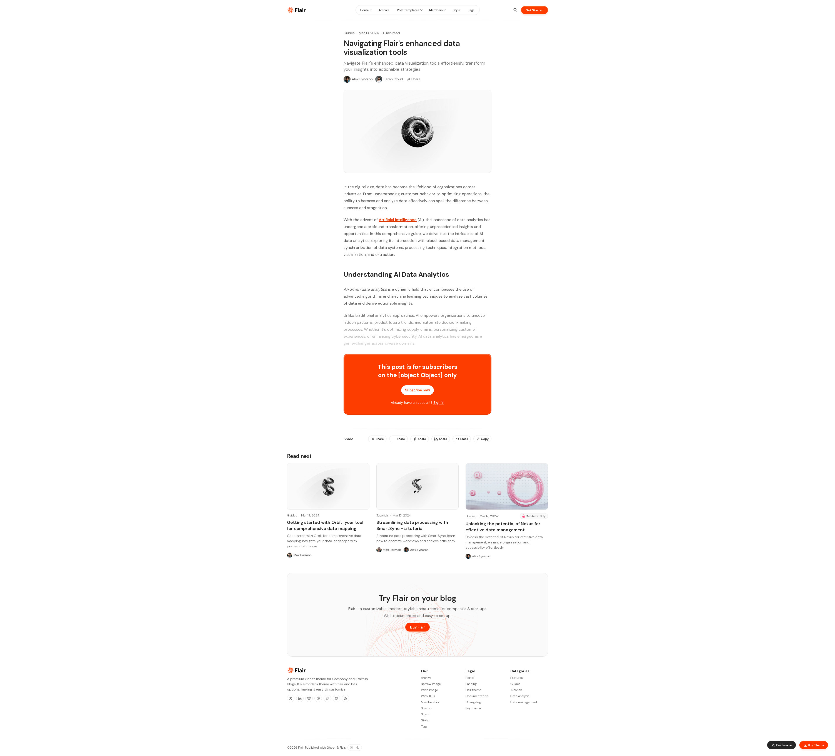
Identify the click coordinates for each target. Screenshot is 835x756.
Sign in (438, 402)
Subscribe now (417, 390)
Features (516, 678)
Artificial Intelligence (398, 219)
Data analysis (519, 696)
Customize (784, 745)
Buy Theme (816, 745)
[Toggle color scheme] (354, 747)
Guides (349, 33)
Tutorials (382, 515)
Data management (523, 702)
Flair (301, 747)
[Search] (515, 10)
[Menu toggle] (371, 10)
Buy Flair (417, 627)
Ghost (331, 747)
